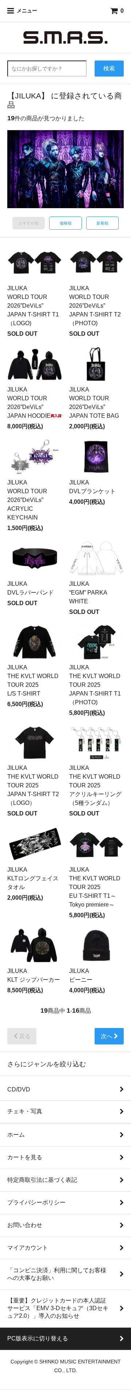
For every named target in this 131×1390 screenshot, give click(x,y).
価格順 (66, 223)
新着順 (102, 223)
